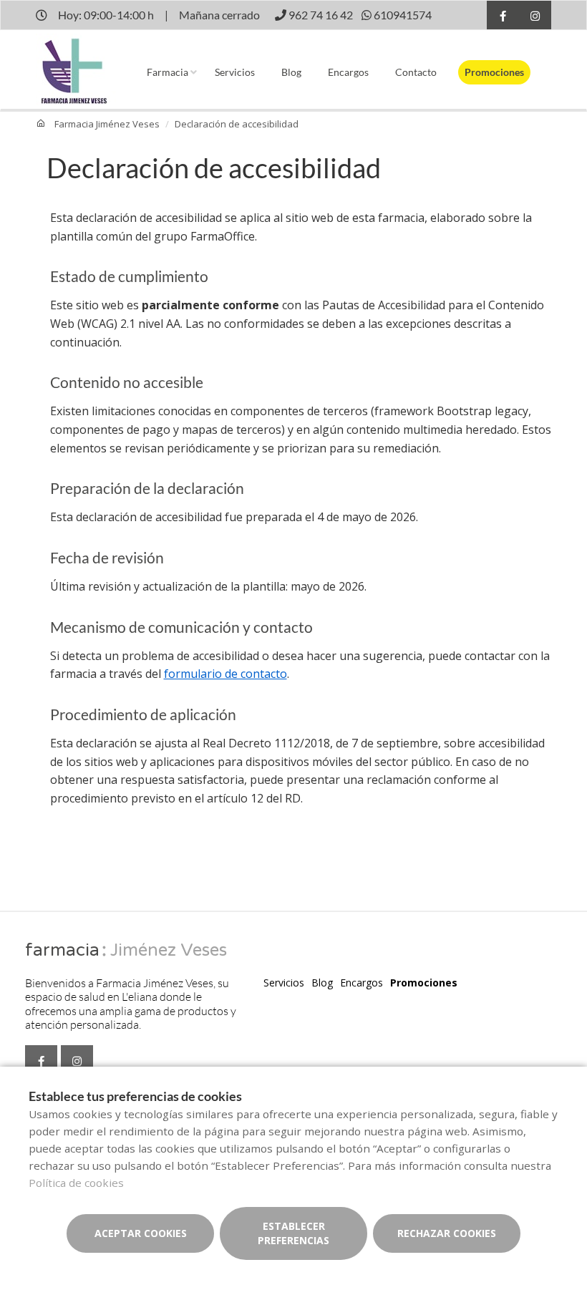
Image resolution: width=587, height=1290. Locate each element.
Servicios (235, 72)
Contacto (416, 72)
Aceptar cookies (140, 1233)
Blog (291, 72)
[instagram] (535, 17)
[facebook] (503, 17)
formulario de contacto (225, 674)
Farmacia (167, 72)
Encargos (348, 72)
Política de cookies (76, 1182)
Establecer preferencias (293, 1233)
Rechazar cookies (446, 1233)
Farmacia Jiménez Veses (107, 123)
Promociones (494, 72)
